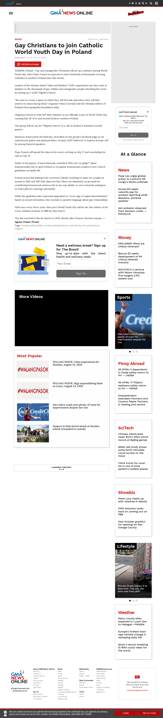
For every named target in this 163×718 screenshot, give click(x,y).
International (100, 678)
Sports (60, 676)
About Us (36, 671)
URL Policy (37, 683)
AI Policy (36, 685)
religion (19, 228)
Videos (81, 671)
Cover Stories (62, 697)
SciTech (60, 683)
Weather (60, 680)
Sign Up (81, 273)
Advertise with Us (39, 676)
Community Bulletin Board (67, 692)
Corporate (100, 690)
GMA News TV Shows (40, 696)
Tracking (61, 694)
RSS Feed (82, 683)
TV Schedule (37, 699)
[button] (130, 351)
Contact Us (37, 674)
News (18, 4)
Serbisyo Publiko (63, 690)
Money (60, 674)
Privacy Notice (38, 680)
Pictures (99, 683)
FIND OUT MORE (149, 713)
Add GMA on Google (28, 64)
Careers (35, 678)
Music (98, 685)
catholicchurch (77, 225)
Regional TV (100, 692)
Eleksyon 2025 (62, 699)
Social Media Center (86, 687)
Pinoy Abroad (62, 678)
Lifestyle (60, 687)
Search (81, 694)
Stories (81, 696)
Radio (98, 680)
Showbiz (61, 685)
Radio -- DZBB (84, 676)
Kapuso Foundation (103, 687)
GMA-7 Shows (37, 694)
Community (100, 676)
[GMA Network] (10, 3)
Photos (81, 674)
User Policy (37, 687)
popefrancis (93, 225)
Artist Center (100, 674)
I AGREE (126, 713)
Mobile (81, 685)
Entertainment (101, 671)
